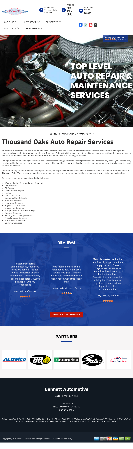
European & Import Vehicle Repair (21, 210)
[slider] (110, 39)
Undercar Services (13, 223)
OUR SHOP (9, 22)
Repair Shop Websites (25, 438)
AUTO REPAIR (30, 22)
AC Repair (9, 188)
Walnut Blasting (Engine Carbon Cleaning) (24, 183)
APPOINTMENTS (34, 28)
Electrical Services (13, 200)
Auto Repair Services (66, 396)
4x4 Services (11, 185)
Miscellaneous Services (16, 218)
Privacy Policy (66, 438)
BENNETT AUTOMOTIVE (62, 133)
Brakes (8, 193)
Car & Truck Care (13, 195)
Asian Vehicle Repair (14, 190)
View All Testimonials (66, 314)
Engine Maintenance (14, 208)
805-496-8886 (69, 11)
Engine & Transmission (15, 205)
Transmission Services (15, 220)
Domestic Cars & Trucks (16, 198)
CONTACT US (10, 28)
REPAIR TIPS (52, 22)
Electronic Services (14, 203)
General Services (13, 213)
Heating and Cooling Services (18, 215)
